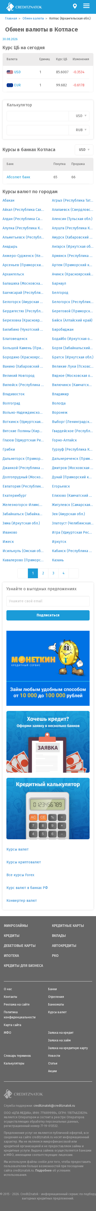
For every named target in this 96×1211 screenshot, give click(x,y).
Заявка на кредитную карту (68, 1048)
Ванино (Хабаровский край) (23, 366)
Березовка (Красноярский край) (23, 320)
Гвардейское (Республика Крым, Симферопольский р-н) (73, 431)
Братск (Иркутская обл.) (72, 357)
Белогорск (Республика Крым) (73, 302)
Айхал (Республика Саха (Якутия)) (23, 210)
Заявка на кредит (60, 1032)
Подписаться (48, 615)
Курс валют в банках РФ (27, 888)
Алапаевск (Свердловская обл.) (73, 210)
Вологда (59, 403)
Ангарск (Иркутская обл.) (73, 246)
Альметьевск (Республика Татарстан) (23, 237)
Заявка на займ (59, 1040)
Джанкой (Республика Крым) (23, 468)
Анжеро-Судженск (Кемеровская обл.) (23, 256)
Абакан (8, 200)
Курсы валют (17, 849)
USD (17, 72)
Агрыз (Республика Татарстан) (73, 200)
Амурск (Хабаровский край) (73, 237)
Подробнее (43, 1170)
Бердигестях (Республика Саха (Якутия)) (23, 311)
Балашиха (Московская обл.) (23, 283)
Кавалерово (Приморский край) (23, 560)
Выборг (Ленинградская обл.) (73, 422)
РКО (55, 956)
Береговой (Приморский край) (73, 311)
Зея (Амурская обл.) (68, 514)
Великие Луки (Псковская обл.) (73, 366)
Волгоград (11, 403)
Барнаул (59, 283)
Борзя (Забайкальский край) (73, 348)
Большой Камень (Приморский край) (23, 348)
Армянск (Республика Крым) (73, 256)
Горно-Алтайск (64, 440)
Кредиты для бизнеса (23, 966)
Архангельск (13, 274)
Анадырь (10, 246)
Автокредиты (64, 946)
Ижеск (8, 542)
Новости (54, 1056)
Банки (52, 989)
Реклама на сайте (17, 1004)
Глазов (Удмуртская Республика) (23, 440)
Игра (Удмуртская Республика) (73, 532)
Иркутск (59, 542)
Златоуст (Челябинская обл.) (73, 523)
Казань (58, 560)
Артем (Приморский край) (73, 265)
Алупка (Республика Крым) (23, 228)
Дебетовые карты (20, 946)
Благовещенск (15, 339)
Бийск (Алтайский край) (72, 320)
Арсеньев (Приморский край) (23, 265)
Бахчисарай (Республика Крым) (23, 293)
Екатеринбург (14, 495)
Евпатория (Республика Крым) (23, 486)
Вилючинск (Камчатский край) (73, 385)
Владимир (60, 394)
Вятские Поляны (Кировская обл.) (23, 431)
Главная (11, 18)
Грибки (9, 449)
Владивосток (14, 394)
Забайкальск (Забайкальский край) (23, 514)
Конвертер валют (21, 900)
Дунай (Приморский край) (73, 477)
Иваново (10, 532)
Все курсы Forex (20, 875)
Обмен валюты (33, 18)
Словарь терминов (17, 1056)
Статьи (52, 1063)
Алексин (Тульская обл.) (72, 219)
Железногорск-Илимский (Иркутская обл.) (23, 505)
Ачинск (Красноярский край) (73, 274)
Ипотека (11, 956)
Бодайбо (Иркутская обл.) (73, 339)
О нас (8, 989)
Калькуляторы (14, 1063)
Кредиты (11, 936)
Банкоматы (56, 1004)
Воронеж (60, 412)
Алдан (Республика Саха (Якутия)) (23, 219)
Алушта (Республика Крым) (73, 228)
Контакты (10, 997)
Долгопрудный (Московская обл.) (23, 477)
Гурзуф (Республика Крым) (73, 449)
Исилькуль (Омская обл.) (23, 551)
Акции (52, 1071)
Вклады (59, 936)
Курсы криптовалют (23, 862)
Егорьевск (61, 486)
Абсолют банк (18, 177)
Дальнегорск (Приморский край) (23, 459)
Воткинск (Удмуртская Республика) (23, 422)
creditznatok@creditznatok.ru (54, 1106)
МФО (7, 1032)
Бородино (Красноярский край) (23, 357)
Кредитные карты (68, 926)
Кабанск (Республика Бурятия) (73, 551)
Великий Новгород (19, 376)
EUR (17, 85)
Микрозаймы (16, 926)
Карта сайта (12, 1025)
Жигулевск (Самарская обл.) (73, 505)
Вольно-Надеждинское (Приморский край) (23, 412)
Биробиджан (62, 329)
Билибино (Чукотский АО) (23, 329)
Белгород (60, 293)
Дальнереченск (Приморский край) (73, 459)
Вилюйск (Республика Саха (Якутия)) (23, 385)
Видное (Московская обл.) (73, 376)
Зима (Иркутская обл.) (21, 523)
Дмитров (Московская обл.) (73, 468)
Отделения (56, 997)
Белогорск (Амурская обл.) (23, 302)
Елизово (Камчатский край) (73, 495)
